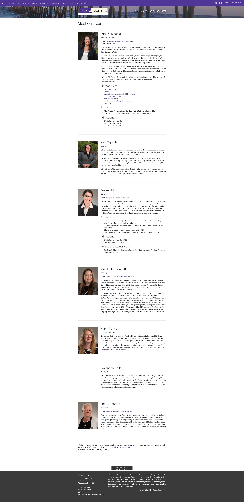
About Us (34, 3)
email (99, 447)
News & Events (63, 3)
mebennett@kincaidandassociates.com (120, 277)
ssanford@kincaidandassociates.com (119, 411)
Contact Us (74, 3)
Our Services (52, 3)
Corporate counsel (111, 99)
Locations (42, 3)
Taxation (107, 103)
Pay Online (84, 3)
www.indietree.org (107, 82)
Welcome (25, 3)
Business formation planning (114, 96)
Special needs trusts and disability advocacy (120, 94)
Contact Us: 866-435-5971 (233, 3)
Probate (107, 92)
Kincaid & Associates (11, 3)
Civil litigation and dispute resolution (117, 101)
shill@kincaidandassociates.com (117, 198)
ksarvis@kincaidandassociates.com (113, 350)
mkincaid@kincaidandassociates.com (119, 41)
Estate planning (110, 89)
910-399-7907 (125, 447)
